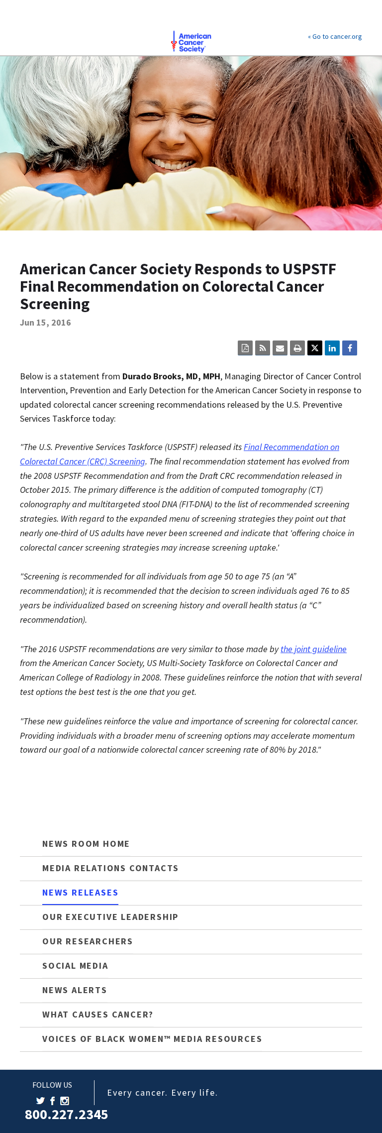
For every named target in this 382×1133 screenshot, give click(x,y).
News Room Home (86, 843)
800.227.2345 (66, 1114)
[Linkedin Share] (332, 347)
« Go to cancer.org (335, 36)
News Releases (80, 892)
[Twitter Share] (314, 347)
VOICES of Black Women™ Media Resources (152, 1038)
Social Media (75, 965)
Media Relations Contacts (110, 868)
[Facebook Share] (349, 347)
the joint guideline (314, 649)
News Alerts (74, 990)
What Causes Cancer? (98, 1014)
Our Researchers (87, 941)
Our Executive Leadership (110, 916)
